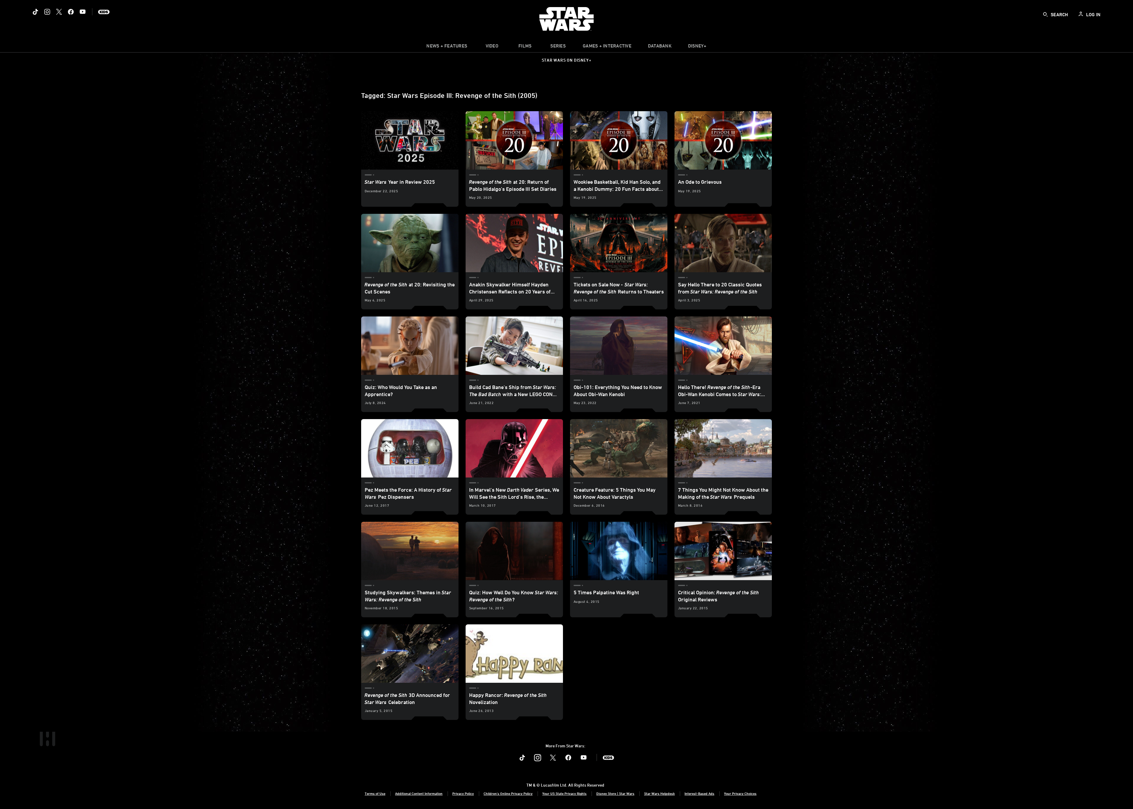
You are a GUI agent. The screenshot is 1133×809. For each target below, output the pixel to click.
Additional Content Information (419, 793)
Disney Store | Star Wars (615, 793)
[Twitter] (59, 12)
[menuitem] (491, 47)
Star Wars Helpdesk (659, 793)
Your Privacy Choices (740, 793)
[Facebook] (71, 12)
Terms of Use (375, 793)
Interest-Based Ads (699, 793)
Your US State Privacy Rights (564, 793)
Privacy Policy (463, 793)
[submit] (1045, 14)
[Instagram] (47, 12)
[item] (446, 47)
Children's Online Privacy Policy (508, 793)
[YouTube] (83, 12)
